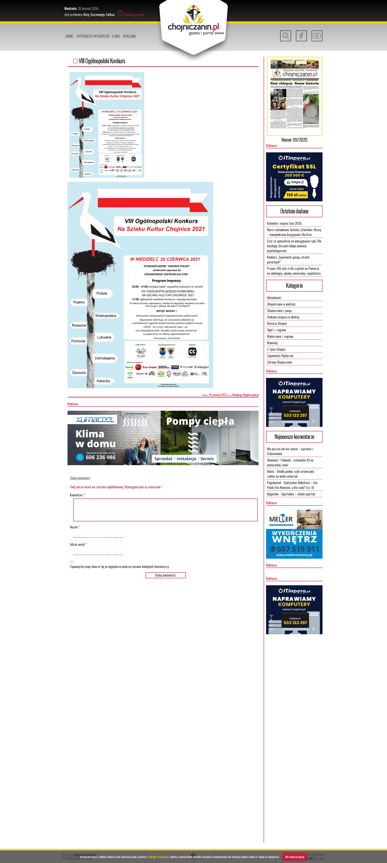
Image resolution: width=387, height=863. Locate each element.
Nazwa (75, 527)
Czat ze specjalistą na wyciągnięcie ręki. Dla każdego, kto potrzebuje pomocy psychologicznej (294, 246)
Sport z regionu (276, 330)
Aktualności (274, 297)
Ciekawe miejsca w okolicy (283, 317)
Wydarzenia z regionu (280, 336)
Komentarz (77, 495)
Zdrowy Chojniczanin (279, 362)
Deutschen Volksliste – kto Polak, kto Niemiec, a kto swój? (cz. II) (292, 485)
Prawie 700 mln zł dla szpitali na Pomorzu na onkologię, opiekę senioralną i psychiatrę (294, 271)
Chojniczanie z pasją (279, 310)
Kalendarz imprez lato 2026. (284, 223)
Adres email (78, 544)
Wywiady (272, 342)
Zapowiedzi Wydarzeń (92, 36)
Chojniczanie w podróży (281, 304)
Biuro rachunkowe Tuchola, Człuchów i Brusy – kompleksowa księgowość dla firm (294, 232)
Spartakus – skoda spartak (298, 494)
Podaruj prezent (134, 14)
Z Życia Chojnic (276, 349)
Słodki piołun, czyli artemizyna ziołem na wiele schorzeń (290, 474)
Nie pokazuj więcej (294, 857)
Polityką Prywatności (158, 857)
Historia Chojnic (277, 323)
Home (69, 36)
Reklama (129, 36)
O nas (116, 36)
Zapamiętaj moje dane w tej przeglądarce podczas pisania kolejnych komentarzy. (119, 566)
